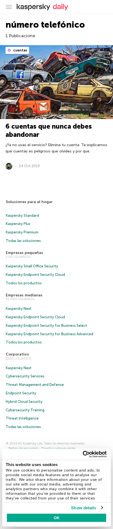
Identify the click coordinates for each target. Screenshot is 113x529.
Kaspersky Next (19, 309)
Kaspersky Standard (22, 215)
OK (57, 518)
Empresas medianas (24, 295)
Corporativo (17, 354)
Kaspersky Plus (18, 224)
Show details (83, 507)
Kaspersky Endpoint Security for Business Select (46, 325)
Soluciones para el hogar (29, 202)
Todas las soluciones (23, 241)
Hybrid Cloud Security (24, 402)
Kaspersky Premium (22, 232)
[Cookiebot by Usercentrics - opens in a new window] (83, 454)
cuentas (19, 50)
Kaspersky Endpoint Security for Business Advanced (49, 334)
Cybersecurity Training (25, 410)
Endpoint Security (21, 393)
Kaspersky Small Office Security (32, 266)
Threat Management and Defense (35, 385)
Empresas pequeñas (24, 252)
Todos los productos (24, 283)
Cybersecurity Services (25, 376)
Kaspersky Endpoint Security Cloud (35, 275)
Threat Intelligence (22, 418)
